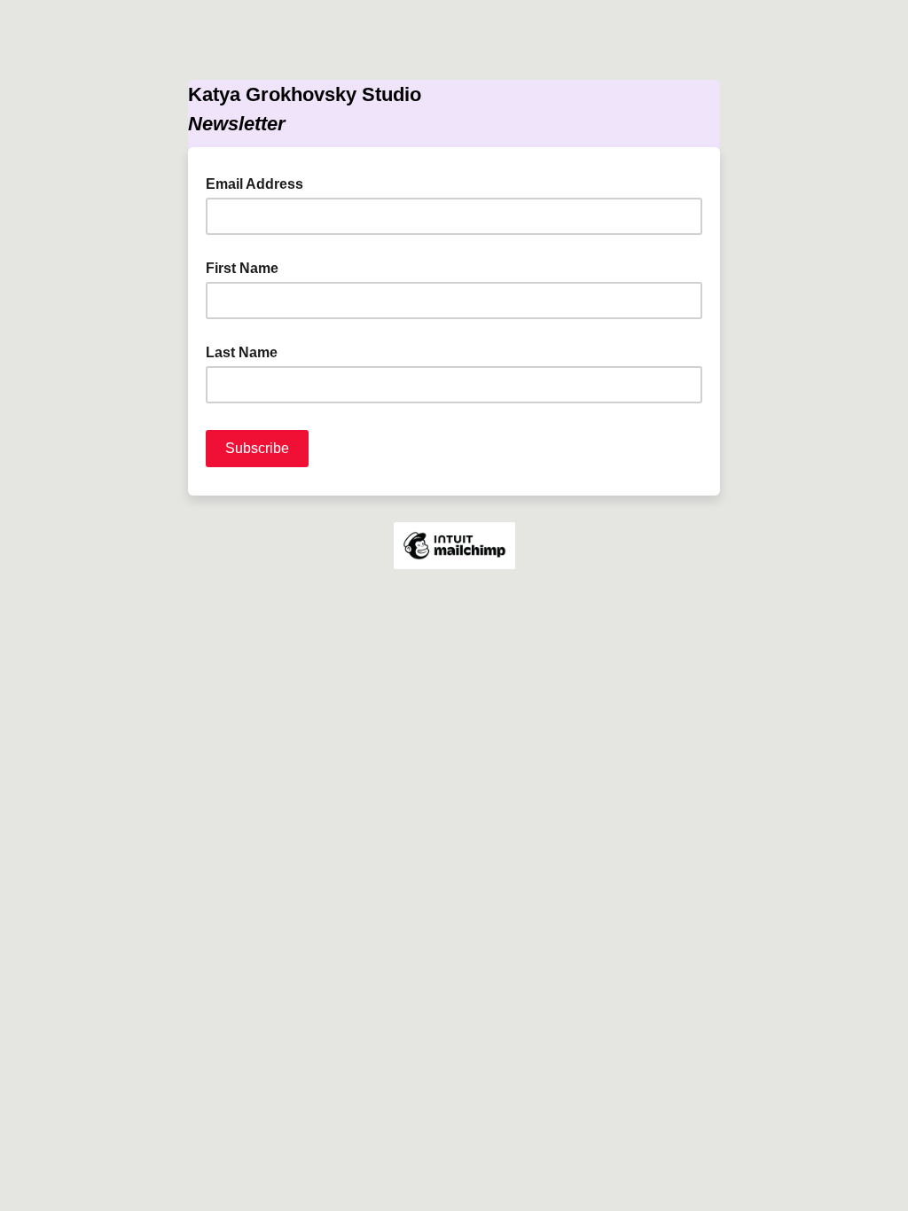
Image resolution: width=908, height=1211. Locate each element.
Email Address (260, 182)
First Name (242, 268)
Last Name (242, 352)
